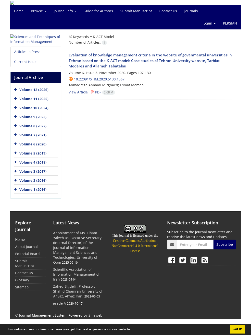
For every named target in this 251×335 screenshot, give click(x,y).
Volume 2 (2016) (33, 180)
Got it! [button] (237, 329)
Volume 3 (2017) (33, 171)
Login (208, 23)
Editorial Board (27, 253)
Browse (37, 11)
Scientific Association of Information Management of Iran (76, 274)
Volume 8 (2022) (33, 126)
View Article (78, 92)
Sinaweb (95, 315)
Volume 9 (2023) (33, 117)
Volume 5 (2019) (33, 153)
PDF (103, 92)
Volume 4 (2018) (33, 162)
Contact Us (168, 11)
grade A (59, 303)
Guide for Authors (98, 11)
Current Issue (25, 61)
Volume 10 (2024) (34, 107)
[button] (133, 330)
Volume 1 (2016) (33, 189)
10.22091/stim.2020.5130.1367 (99, 79)
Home (19, 11)
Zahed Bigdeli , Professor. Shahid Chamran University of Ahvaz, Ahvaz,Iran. (77, 291)
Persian (230, 23)
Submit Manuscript (136, 11)
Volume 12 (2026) (34, 89)
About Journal (26, 246)
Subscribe (224, 244)
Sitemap (22, 287)
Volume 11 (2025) (34, 98)
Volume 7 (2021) (33, 135)
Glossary (22, 280)
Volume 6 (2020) (33, 144)
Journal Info (64, 11)
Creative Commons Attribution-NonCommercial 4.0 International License (135, 246)
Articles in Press (27, 51)
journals (191, 11)
